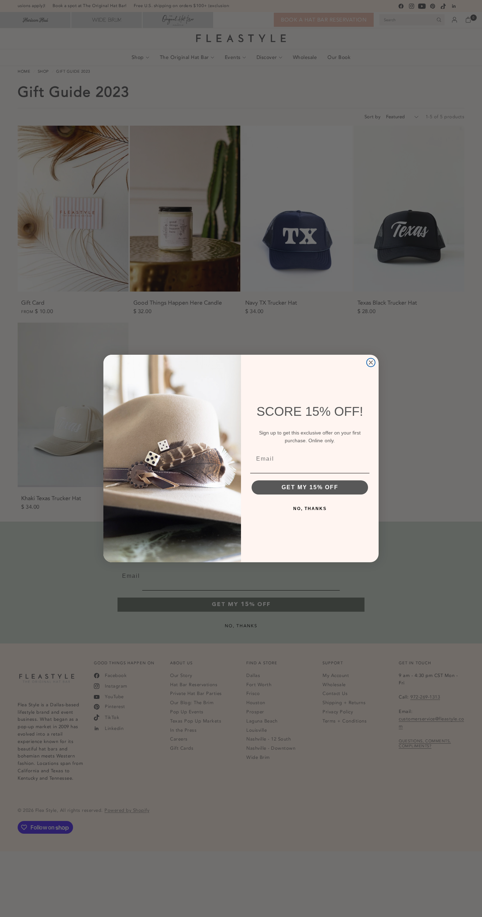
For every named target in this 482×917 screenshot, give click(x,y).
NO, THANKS (310, 508)
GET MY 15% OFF (310, 487)
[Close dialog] (371, 362)
